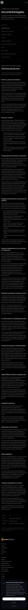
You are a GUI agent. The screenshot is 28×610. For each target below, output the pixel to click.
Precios (2, 549)
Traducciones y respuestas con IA (7, 567)
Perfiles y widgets (4, 569)
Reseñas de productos (5, 565)
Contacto (3, 576)
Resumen (3, 559)
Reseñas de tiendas (5, 563)
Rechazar (14, 602)
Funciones (3, 546)
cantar (2, 578)
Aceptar (14, 598)
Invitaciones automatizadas (6, 561)
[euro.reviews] (2, 2)
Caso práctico (3, 551)
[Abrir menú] (26, 2)
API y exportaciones (5, 571)
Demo (2, 553)
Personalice (14, 606)
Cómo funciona (4, 548)
